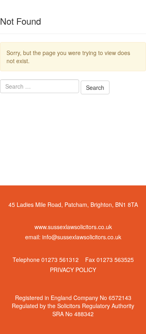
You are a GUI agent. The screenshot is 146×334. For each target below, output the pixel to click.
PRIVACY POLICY (73, 270)
